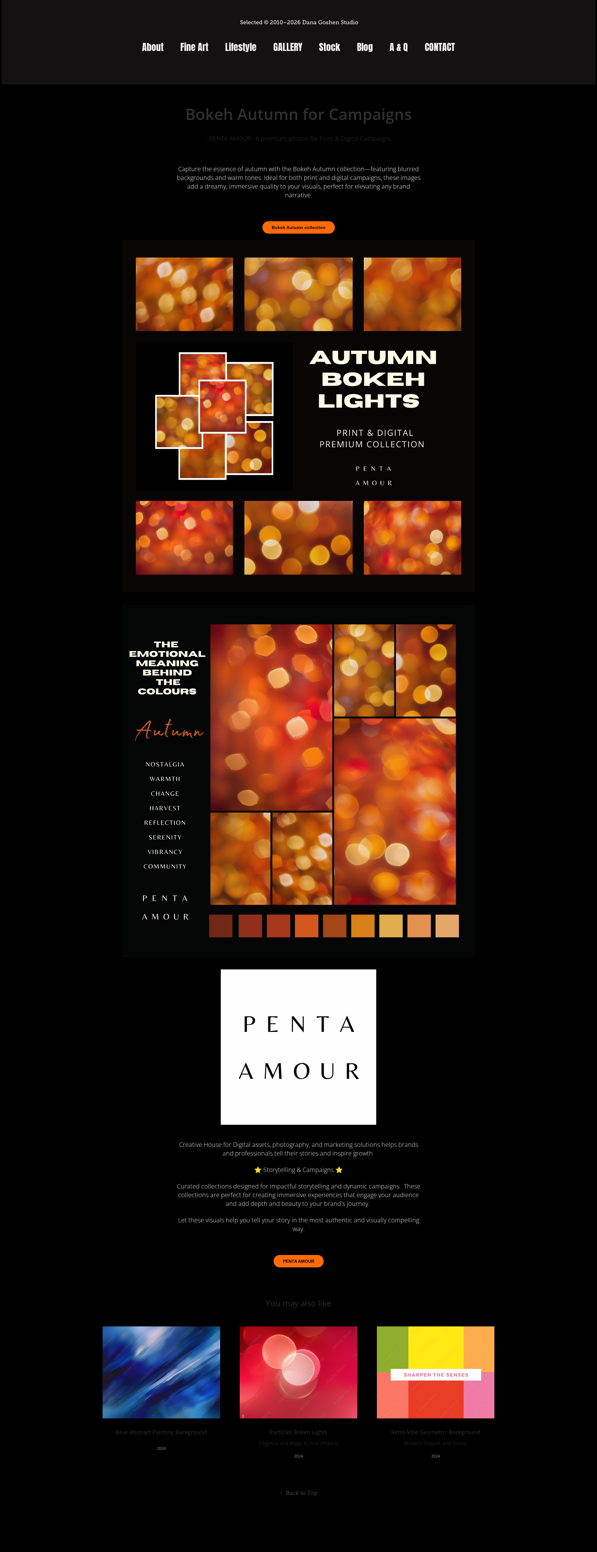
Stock (329, 46)
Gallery (287, 46)
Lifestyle (241, 46)
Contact (440, 46)
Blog (365, 46)
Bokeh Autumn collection (299, 227)
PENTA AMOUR (298, 1261)
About (153, 46)
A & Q (399, 46)
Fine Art (194, 46)
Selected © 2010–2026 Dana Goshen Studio (298, 22)
